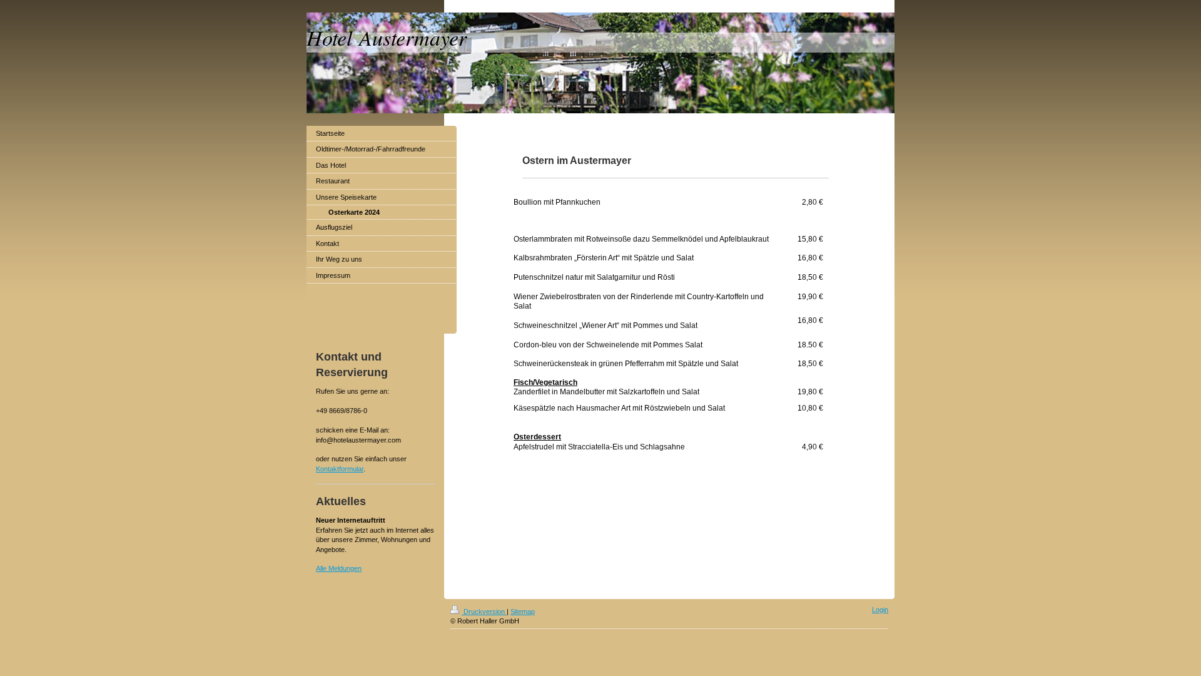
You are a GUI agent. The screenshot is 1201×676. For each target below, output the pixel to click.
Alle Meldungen (339, 568)
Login (880, 609)
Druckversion (484, 611)
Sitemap (522, 611)
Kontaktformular (339, 469)
